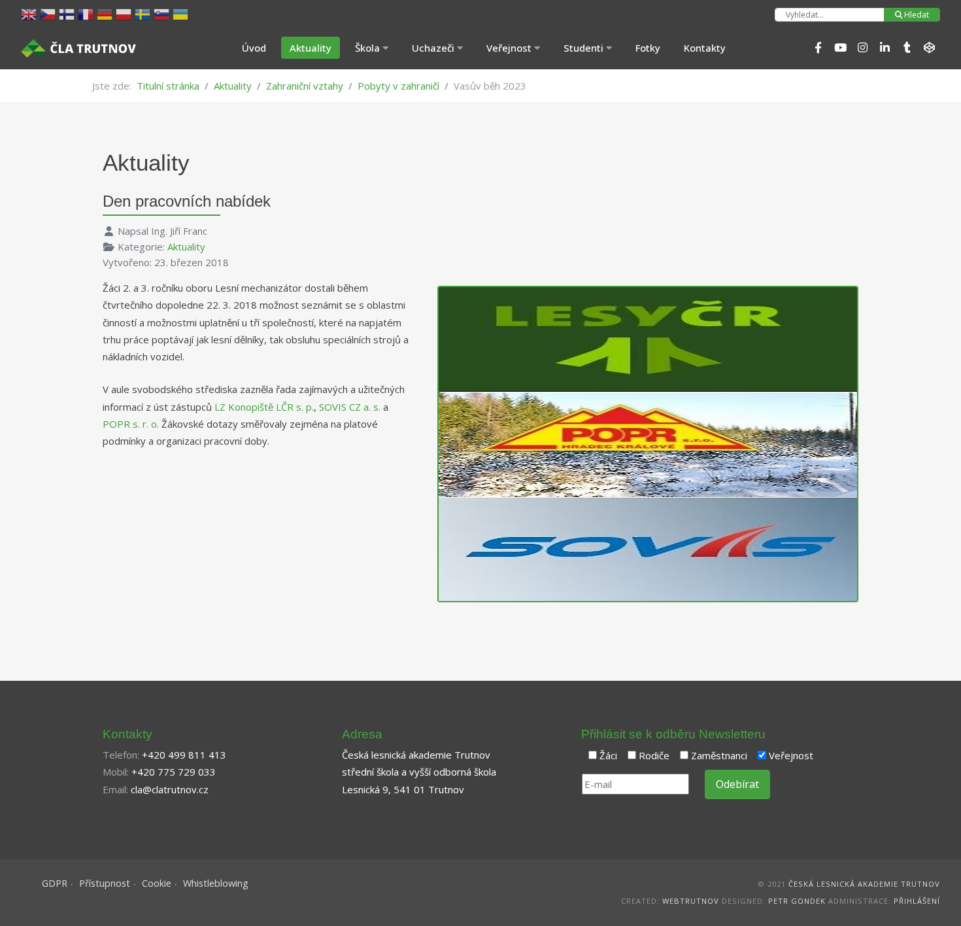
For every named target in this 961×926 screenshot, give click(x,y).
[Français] (87, 13)
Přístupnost (104, 883)
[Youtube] (840, 48)
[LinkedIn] (884, 48)
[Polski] (125, 13)
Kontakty (705, 47)
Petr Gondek (797, 901)
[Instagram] (862, 48)
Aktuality (310, 47)
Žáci (608, 755)
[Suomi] (68, 13)
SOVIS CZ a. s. (349, 406)
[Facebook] (818, 48)
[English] (30, 13)
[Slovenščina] (163, 13)
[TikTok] (907, 48)
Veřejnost (791, 755)
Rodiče (654, 755)
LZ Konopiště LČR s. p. (264, 406)
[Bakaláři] (929, 48)
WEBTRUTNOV (690, 901)
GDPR (54, 883)
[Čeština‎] (49, 13)
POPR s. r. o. (131, 423)
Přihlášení (917, 901)
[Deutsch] (106, 13)
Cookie (156, 883)
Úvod (254, 47)
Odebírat (737, 784)
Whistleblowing (215, 883)
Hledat (916, 14)
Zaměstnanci (719, 755)
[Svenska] (144, 13)
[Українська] (182, 13)
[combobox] (830, 15)
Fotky (647, 47)
